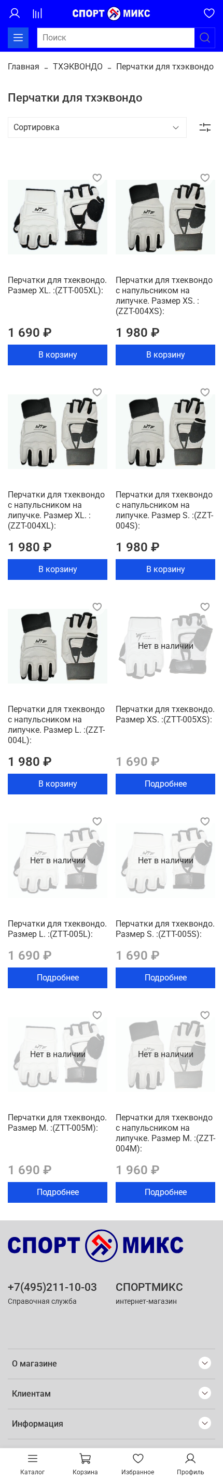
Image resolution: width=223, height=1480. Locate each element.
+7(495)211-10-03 (52, 1287)
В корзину (57, 355)
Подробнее (166, 784)
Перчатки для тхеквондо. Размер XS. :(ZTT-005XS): (165, 714)
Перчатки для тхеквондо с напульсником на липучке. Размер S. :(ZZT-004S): (164, 510)
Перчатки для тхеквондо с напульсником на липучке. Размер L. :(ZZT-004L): (56, 724)
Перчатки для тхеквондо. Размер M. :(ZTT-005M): (57, 1123)
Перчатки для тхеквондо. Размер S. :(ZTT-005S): (165, 929)
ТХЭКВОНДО (78, 67)
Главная (23, 67)
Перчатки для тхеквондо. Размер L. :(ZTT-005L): (57, 929)
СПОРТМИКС (149, 1287)
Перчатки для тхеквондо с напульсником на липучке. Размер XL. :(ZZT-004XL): (56, 510)
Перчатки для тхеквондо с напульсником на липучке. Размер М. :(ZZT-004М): (165, 1133)
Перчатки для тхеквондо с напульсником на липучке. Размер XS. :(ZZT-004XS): (164, 295)
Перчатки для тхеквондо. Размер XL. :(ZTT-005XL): (57, 285)
